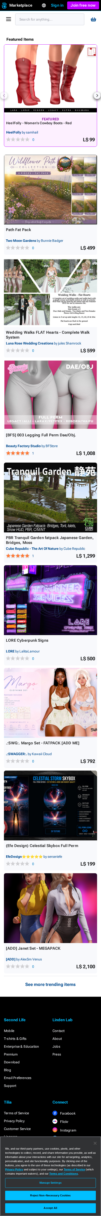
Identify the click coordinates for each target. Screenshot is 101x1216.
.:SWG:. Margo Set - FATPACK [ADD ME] (42, 743)
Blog (7, 1070)
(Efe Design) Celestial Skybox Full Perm (42, 845)
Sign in (57, 5)
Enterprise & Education (21, 1046)
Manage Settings (50, 1182)
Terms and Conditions (63, 1173)
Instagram (67, 1130)
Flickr (63, 1122)
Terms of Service (16, 1113)
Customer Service (17, 1129)
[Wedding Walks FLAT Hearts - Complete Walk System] (50, 292)
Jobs (56, 1046)
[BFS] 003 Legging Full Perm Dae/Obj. (41, 435)
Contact (58, 1031)
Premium (11, 1054)
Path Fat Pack (18, 229)
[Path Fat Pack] (50, 189)
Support (10, 1086)
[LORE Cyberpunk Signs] (50, 600)
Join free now (83, 5)
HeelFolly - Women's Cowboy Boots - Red (39, 123)
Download (12, 1062)
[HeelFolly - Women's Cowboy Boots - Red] (50, 79)
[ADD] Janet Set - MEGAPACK (33, 948)
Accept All (50, 1207)
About (57, 1039)
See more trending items (50, 984)
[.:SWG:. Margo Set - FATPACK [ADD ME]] (50, 703)
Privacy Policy (14, 1121)
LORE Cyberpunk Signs (27, 640)
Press (56, 1054)
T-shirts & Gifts (15, 1039)
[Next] (97, 95)
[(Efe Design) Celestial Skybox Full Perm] (50, 805)
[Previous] (3, 95)
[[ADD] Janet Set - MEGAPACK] (50, 908)
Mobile (9, 1031)
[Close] (95, 1143)
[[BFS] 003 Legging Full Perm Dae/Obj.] (50, 395)
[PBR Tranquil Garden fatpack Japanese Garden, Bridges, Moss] (50, 497)
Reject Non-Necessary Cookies (50, 1195)
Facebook (67, 1113)
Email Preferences (17, 1078)
